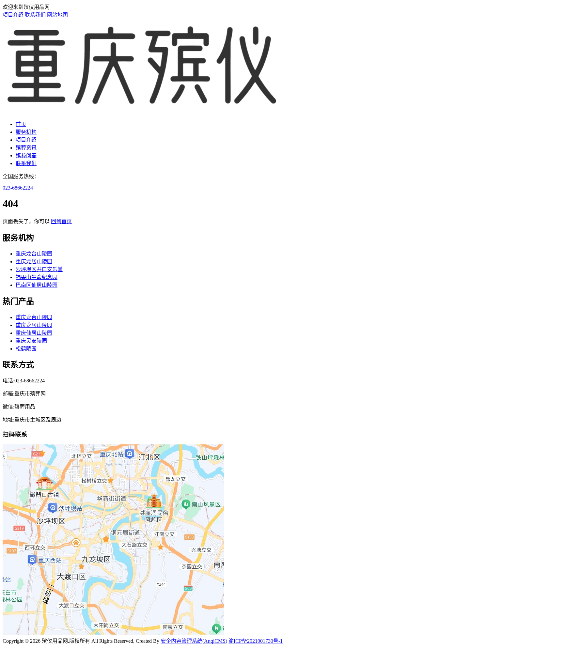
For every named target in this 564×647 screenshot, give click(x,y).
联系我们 (35, 15)
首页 (21, 124)
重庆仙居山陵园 (34, 333)
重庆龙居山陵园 (34, 261)
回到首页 (61, 221)
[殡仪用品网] (142, 111)
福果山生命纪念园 (36, 277)
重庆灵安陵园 (31, 341)
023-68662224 (18, 188)
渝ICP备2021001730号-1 (255, 641)
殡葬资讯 (26, 147)
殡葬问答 (26, 155)
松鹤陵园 (26, 348)
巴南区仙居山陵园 (36, 285)
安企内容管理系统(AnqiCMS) (194, 641)
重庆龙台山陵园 (34, 253)
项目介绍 (13, 15)
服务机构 (26, 132)
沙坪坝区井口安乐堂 (39, 269)
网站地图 (57, 15)
